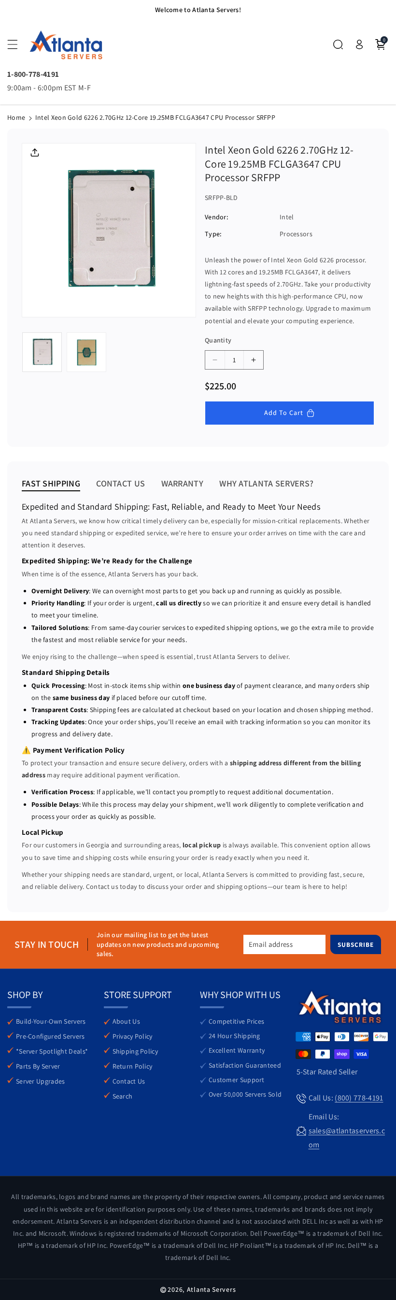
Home (16, 117)
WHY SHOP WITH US (240, 994)
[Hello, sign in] (359, 44)
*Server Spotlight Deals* (52, 1051)
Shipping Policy (135, 1051)
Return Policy (133, 1066)
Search (123, 1096)
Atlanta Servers (211, 1289)
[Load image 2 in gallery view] (86, 352)
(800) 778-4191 (359, 1098)
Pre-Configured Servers (50, 1036)
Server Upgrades (40, 1081)
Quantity (218, 340)
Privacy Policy (133, 1036)
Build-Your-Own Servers (51, 1021)
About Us (126, 1021)
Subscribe (356, 945)
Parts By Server (38, 1066)
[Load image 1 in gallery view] (42, 352)
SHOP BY (24, 994)
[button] (17, 44)
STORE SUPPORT (138, 994)
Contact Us (129, 1081)
